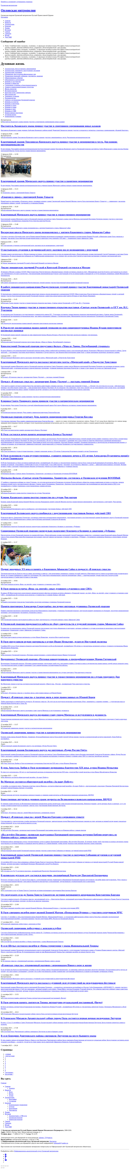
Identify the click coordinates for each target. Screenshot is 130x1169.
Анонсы (12, 1088)
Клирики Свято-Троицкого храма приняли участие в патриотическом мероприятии (47, 401)
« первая (8, 1054)
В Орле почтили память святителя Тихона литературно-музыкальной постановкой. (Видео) (51, 1002)
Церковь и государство (13, 81)
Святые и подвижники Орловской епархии (20, 100)
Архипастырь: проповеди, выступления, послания (22, 70)
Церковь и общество (12, 83)
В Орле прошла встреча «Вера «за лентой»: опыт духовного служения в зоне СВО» (46, 588)
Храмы (7, 28)
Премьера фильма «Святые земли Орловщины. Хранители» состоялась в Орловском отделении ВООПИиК (60, 478)
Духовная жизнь (10, 114)
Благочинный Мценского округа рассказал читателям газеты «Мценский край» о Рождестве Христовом (59, 362)
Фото (11, 1092)
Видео (11, 1094)
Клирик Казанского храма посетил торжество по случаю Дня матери (39, 497)
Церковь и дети (10, 109)
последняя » (9, 1074)
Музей (7, 35)
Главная (7, 21)
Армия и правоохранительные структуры (19, 87)
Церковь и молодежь (12, 103)
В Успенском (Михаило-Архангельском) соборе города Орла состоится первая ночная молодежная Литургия (61, 1018)
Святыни (8, 33)
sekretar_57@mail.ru (45, 1137)
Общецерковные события (14, 78)
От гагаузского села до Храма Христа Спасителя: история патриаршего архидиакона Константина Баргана (60, 894)
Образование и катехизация (14, 80)
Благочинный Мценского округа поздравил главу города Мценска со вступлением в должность (53, 715)
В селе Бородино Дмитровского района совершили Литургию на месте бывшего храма (48, 1035)
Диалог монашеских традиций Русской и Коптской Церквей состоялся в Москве (45, 267)
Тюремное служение (12, 96)
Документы (13, 1110)
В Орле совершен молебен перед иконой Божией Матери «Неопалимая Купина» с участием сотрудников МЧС (62, 912)
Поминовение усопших (13, 116)
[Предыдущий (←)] (1, 1167)
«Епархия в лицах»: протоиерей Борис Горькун (27, 197)
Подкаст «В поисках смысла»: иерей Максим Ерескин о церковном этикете (42, 817)
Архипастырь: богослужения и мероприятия (20, 69)
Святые (7, 32)
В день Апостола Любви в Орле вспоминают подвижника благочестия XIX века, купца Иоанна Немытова (59, 767)
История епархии (11, 91)
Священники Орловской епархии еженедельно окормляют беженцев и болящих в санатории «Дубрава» (58, 531)
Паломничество (10, 98)
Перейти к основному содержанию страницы (16, 2)
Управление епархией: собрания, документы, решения (24, 76)
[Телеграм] (5, 1156)
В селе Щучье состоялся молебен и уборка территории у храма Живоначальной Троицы (50, 945)
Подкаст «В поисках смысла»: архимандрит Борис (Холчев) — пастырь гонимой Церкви (50, 381)
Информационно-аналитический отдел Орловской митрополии (36, 1151)
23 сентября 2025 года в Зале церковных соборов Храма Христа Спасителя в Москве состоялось (34, 862)
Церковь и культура (11, 102)
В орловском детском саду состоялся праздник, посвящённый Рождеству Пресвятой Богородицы (54, 875)
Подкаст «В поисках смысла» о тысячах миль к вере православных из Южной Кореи (48, 697)
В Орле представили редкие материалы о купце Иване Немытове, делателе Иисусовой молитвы (54, 641)
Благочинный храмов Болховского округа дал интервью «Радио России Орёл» (44, 750)
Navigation (4, 17)
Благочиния (13, 1108)
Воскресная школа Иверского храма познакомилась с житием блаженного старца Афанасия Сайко (55, 232)
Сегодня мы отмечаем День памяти (13, 421)
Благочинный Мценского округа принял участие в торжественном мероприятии (45, 214)
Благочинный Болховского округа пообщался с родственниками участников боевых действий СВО (56, 513)
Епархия (8, 26)
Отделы (11, 1106)
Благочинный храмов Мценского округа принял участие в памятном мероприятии (47, 181)
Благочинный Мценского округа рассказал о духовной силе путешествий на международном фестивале (58, 983)
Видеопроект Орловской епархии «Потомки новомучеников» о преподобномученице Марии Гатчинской (58, 659)
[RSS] (5, 1162)
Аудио (11, 1095)
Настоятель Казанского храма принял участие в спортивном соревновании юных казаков (51, 126)
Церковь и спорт (10, 105)
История (8, 30)
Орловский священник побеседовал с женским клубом (31, 928)
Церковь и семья (10, 107)
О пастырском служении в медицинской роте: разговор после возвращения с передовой (49, 249)
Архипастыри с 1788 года (18, 1116)
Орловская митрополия (18, 10)
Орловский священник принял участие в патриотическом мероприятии (41, 732)
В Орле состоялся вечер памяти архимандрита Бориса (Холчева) (36, 434)
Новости (8, 22)
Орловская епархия (15, 1118)
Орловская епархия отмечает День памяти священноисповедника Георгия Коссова (47, 416)
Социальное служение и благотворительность (21, 85)
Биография (12, 1099)
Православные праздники (14, 113)
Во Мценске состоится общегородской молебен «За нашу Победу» (37, 781)
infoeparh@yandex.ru (61, 1143)
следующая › (9, 1072)
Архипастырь (9, 24)
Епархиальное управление (18, 1105)
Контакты (53, 1141)
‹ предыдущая (9, 1056)
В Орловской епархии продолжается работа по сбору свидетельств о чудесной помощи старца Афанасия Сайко (62, 624)
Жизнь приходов (10, 89)
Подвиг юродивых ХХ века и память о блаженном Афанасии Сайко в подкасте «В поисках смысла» (56, 569)
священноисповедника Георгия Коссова (39, 421)
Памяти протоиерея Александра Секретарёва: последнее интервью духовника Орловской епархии (55, 606)
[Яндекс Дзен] (5, 1158)
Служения (12, 1101)
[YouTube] (6, 1160)
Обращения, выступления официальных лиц (20, 74)
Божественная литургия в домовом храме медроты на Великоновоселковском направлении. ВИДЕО (56, 799)
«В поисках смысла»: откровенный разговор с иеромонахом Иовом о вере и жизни (46, 965)
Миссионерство (10, 94)
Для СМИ (8, 37)
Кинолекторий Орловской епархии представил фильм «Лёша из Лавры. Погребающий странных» (55, 346)
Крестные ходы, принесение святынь (18, 92)
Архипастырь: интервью (13, 72)
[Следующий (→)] (3, 1167)
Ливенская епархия (15, 1119)
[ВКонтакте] (5, 1154)
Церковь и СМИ (10, 111)
